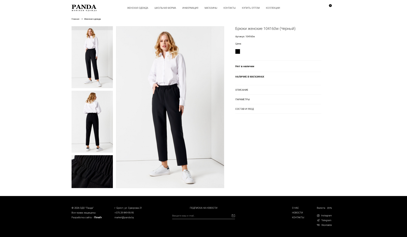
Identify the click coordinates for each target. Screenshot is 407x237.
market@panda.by (124, 217)
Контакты (230, 8)
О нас (295, 208)
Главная (75, 19)
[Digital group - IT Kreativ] (98, 217)
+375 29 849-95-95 (124, 212)
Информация (190, 8)
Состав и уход (244, 109)
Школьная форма (165, 8)
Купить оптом (251, 8)
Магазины (211, 8)
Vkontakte (326, 225)
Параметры (242, 99)
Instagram (326, 215)
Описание (241, 89)
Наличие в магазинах (249, 76)
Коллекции (273, 8)
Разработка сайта (82, 217)
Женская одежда (137, 8)
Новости (297, 212)
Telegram (326, 220)
